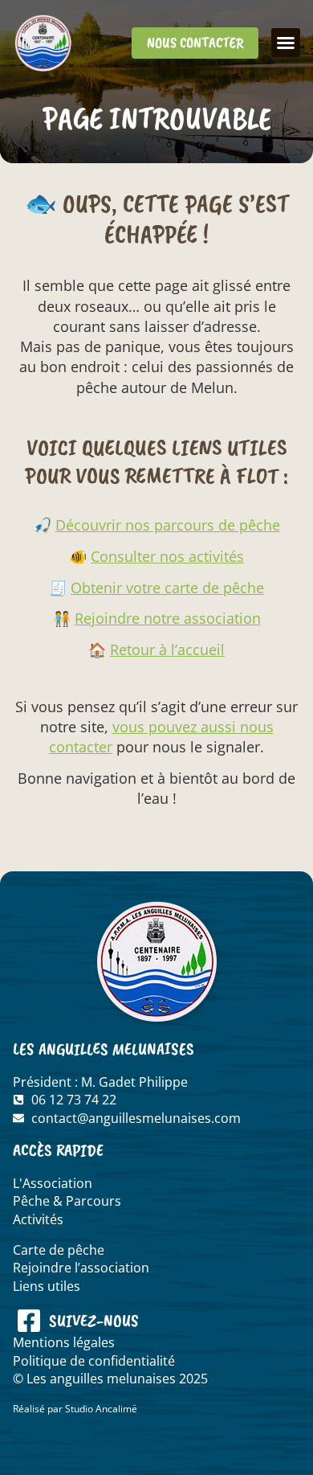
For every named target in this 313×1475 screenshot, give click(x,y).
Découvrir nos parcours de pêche (167, 525)
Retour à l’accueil (167, 649)
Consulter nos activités (167, 556)
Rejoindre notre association (168, 618)
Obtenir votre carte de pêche (167, 587)
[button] (285, 42)
